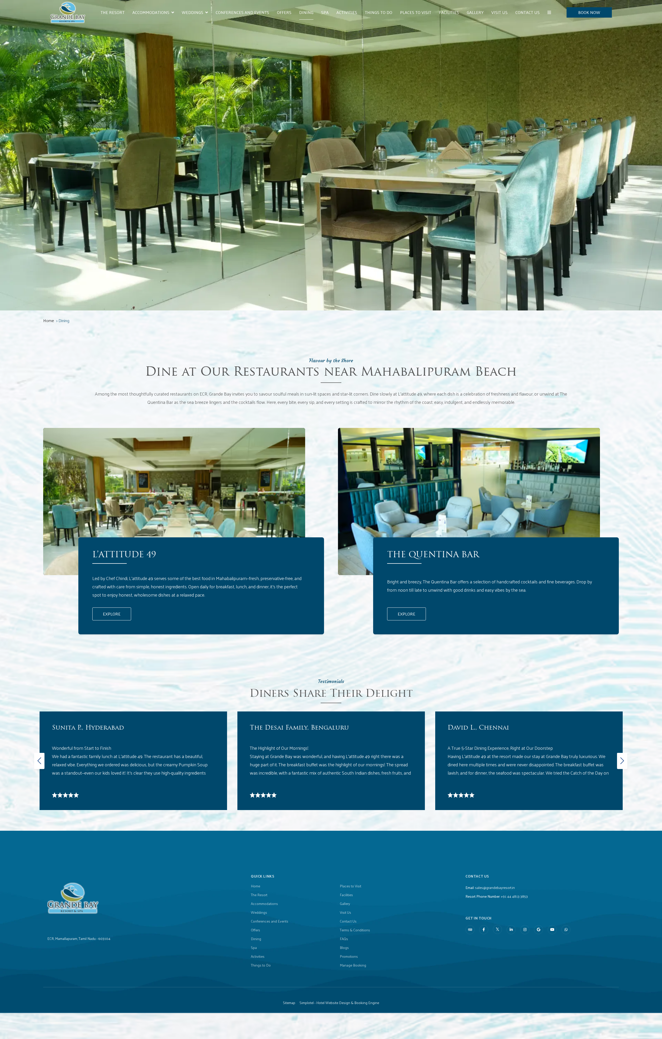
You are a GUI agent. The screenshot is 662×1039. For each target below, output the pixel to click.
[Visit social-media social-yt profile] (552, 929)
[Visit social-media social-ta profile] (470, 929)
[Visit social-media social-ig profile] (524, 929)
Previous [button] (38, 761)
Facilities (449, 12)
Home (48, 320)
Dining (306, 12)
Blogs (344, 948)
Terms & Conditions (355, 930)
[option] (133, 760)
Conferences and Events (242, 12)
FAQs (344, 939)
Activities (346, 12)
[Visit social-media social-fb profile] (483, 929)
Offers (284, 12)
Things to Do (378, 12)
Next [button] (621, 761)
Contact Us (527, 12)
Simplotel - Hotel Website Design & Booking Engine (339, 1002)
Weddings (192, 12)
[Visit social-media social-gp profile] (538, 929)
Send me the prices (628, 480)
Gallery (475, 12)
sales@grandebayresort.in (495, 887)
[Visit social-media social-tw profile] (497, 929)
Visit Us (499, 12)
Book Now (589, 12)
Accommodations (150, 12)
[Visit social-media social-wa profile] (565, 929)
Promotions (349, 956)
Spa (325, 12)
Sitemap (289, 1002)
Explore (112, 614)
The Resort (113, 12)
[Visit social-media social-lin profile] (511, 929)
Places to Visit (415, 12)
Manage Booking (353, 965)
